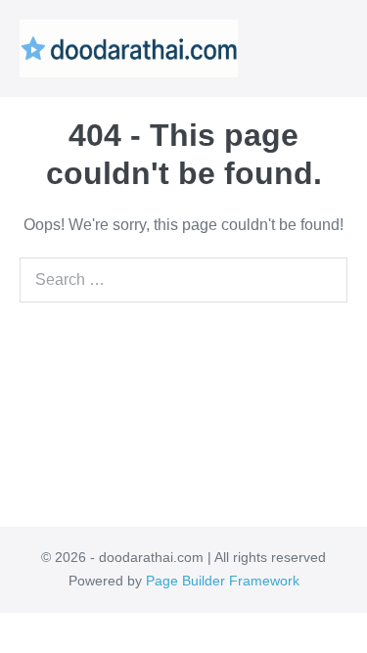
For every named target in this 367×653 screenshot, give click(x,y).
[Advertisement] (183, 404)
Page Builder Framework (222, 580)
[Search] (328, 280)
